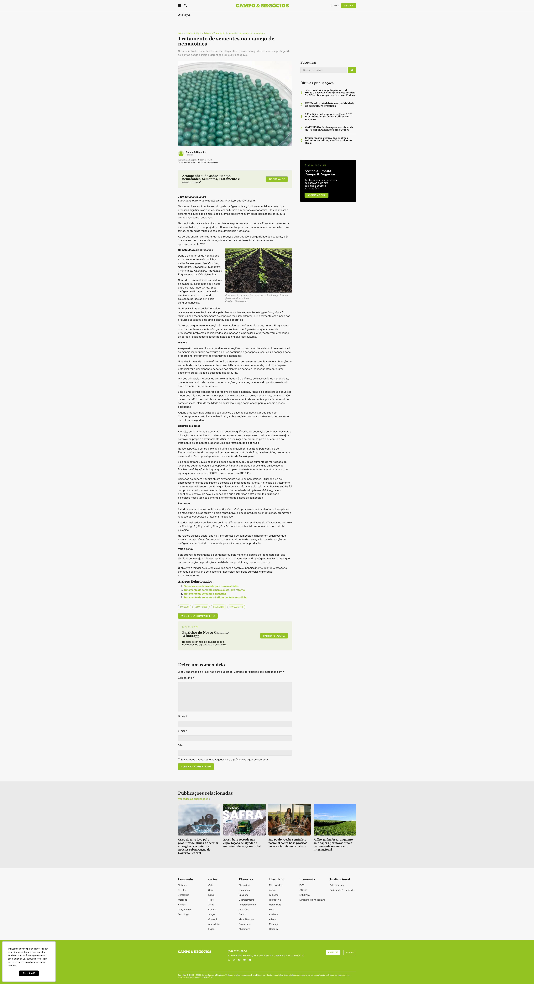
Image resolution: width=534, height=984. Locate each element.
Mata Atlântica (246, 919)
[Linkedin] (249, 960)
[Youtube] (244, 960)
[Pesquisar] (352, 70)
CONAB (303, 890)
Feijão (211, 929)
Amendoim (214, 924)
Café (210, 885)
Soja (210, 890)
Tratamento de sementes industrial (205, 593)
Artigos (184, 15)
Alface (272, 919)
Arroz (211, 904)
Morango (274, 924)
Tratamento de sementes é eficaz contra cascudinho (215, 597)
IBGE (301, 885)
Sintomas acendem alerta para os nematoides (211, 586)
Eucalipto (244, 894)
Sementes (218, 607)
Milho (211, 894)
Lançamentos (185, 909)
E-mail (182, 731)
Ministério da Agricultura (312, 899)
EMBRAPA (304, 894)
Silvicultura (244, 885)
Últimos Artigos (193, 33)
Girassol (212, 919)
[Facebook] (239, 960)
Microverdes (275, 885)
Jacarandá (244, 890)
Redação (189, 155)
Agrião (272, 890)
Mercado (182, 899)
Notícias (182, 885)
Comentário (186, 678)
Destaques (183, 894)
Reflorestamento (247, 904)
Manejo (184, 607)
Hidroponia (275, 899)
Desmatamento (246, 899)
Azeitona (273, 914)
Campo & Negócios (196, 152)
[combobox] (323, 70)
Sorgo (211, 914)
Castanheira (245, 924)
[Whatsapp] (229, 960)
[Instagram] (234, 960)
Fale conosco (337, 885)
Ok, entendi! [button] (29, 973)
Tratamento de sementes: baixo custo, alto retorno (214, 589)
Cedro (242, 914)
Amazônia (244, 909)
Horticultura (275, 904)
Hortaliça (274, 929)
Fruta (271, 909)
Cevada (212, 909)
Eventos (182, 890)
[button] (179, 6)
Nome (182, 716)
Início (180, 33)
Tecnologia (184, 914)
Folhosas (273, 894)
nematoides (201, 607)
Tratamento (236, 607)
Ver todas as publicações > (194, 798)
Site (180, 745)
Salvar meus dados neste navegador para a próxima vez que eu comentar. (225, 759)
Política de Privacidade (342, 890)
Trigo (211, 899)
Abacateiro (244, 929)
